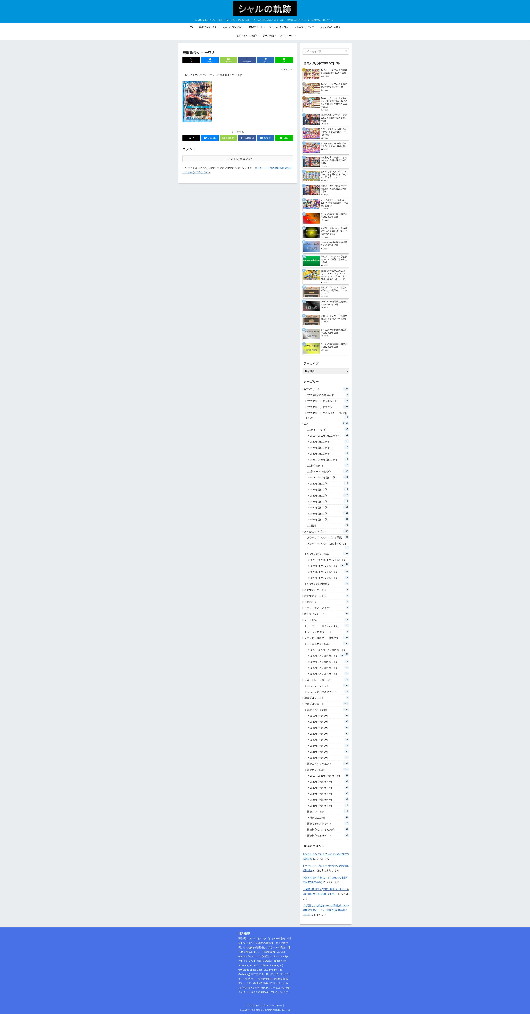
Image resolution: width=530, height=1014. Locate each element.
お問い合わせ (254, 1005)
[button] (346, 51)
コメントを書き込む (238, 159)
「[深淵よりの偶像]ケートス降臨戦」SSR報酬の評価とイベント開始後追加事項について (326, 910)
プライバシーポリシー (272, 1005)
